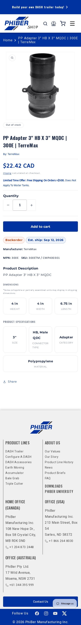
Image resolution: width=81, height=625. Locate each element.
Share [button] (12, 381)
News (49, 467)
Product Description (20, 268)
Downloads (54, 486)
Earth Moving (14, 467)
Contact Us (40, 601)
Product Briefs (55, 473)
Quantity (11, 196)
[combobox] (45, 23)
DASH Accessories (18, 462)
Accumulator (14, 473)
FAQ (48, 478)
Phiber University (59, 491)
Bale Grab (12, 478)
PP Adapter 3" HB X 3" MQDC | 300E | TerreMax (48, 40)
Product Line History (59, 462)
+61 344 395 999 (21, 585)
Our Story (51, 456)
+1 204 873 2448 (21, 547)
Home (8, 40)
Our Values (52, 451)
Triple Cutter (14, 483)
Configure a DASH (18, 456)
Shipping (7, 173)
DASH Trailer (14, 451)
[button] (72, 23)
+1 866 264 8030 (61, 541)
